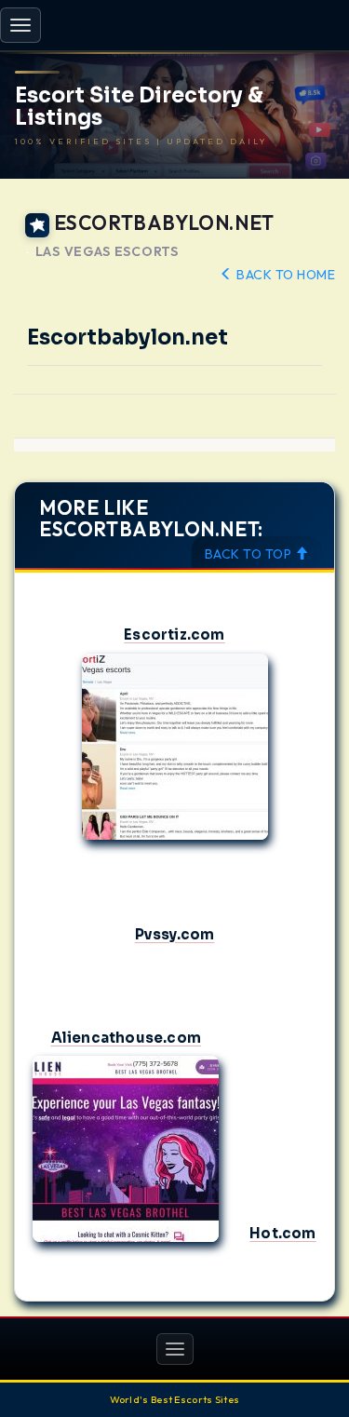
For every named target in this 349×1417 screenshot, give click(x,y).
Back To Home (284, 274)
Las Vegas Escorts (107, 252)
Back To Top (250, 554)
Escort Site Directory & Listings (139, 107)
